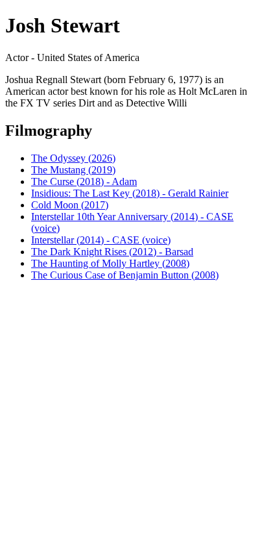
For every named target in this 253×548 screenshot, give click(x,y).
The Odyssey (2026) (73, 158)
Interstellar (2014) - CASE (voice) (101, 239)
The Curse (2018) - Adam (84, 181)
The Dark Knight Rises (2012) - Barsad (112, 251)
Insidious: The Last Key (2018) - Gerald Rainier (129, 193)
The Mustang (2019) (73, 169)
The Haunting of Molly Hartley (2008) (110, 263)
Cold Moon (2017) (69, 204)
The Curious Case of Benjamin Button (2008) (125, 274)
